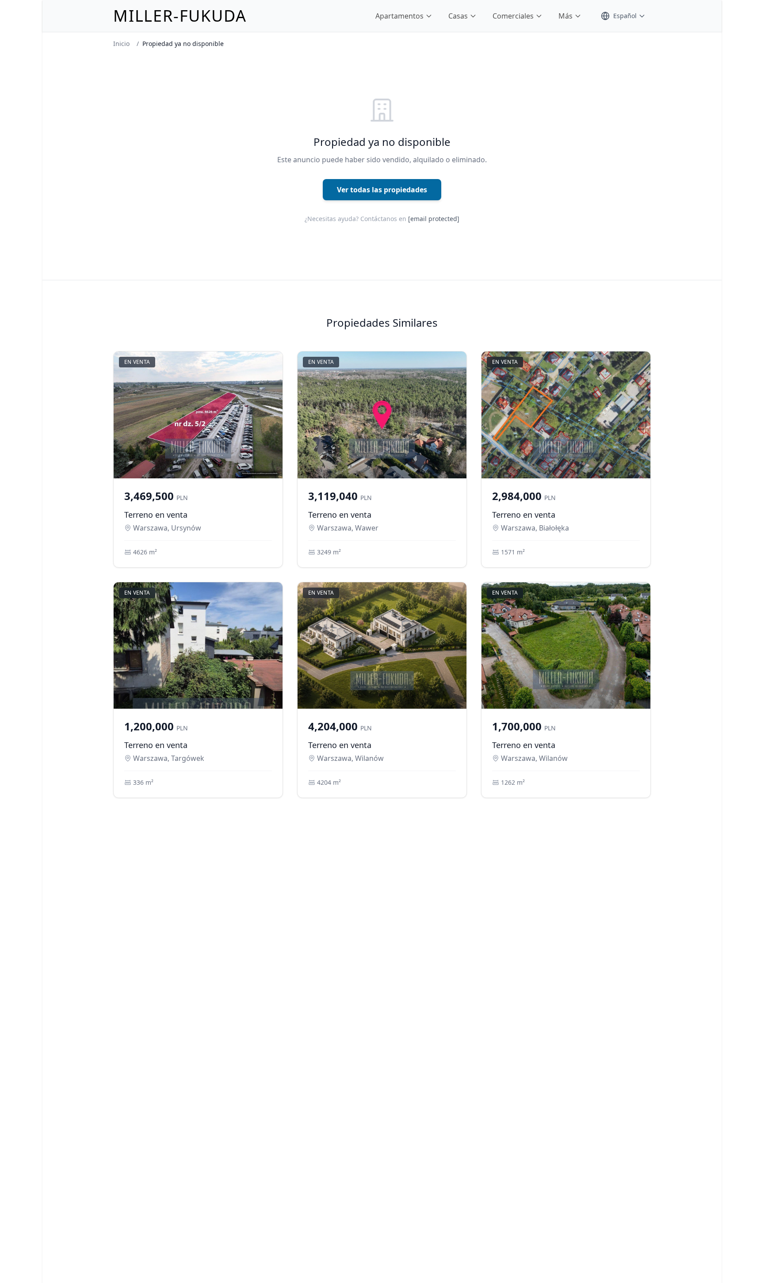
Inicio (121, 43)
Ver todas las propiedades (382, 190)
